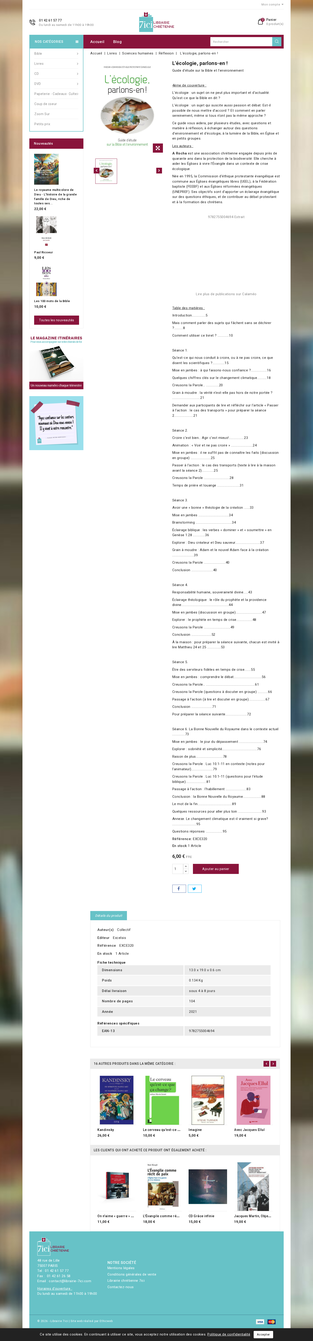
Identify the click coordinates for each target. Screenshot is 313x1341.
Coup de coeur (45, 104)
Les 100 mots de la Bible (52, 301)
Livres (39, 63)
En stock (179, 846)
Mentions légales (121, 1268)
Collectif (124, 930)
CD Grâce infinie (201, 1216)
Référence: (182, 839)
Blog (117, 41)
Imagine (195, 1130)
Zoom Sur (42, 114)
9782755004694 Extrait (226, 217)
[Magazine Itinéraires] (56, 362)
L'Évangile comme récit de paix (168, 1216)
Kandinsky (105, 1130)
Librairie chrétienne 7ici (126, 1281)
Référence (106, 946)
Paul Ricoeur (43, 252)
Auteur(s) (105, 930)
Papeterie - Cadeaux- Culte (55, 94)
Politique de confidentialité (228, 1334)
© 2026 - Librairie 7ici (53, 1321)
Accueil (97, 41)
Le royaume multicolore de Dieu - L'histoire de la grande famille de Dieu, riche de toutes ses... (55, 196)
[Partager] (179, 888)
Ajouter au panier (215, 869)
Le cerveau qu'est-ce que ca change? (173, 1130)
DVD (37, 84)
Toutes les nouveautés (56, 320)
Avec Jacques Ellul (249, 1130)
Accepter (263, 1334)
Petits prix (42, 124)
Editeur (103, 938)
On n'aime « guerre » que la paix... (124, 1216)
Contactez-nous (120, 1287)
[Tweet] (194, 888)
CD (36, 74)
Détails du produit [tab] (108, 915)
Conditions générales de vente (131, 1274)
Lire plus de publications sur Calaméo (226, 294)
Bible (38, 53)
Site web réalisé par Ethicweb (92, 1321)
